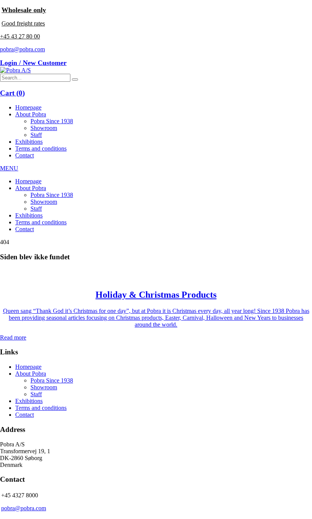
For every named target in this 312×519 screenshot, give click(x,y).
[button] (75, 79)
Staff (36, 135)
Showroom (43, 128)
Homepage (28, 107)
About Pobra (30, 114)
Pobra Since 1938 (51, 121)
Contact (24, 155)
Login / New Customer (33, 63)
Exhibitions (29, 141)
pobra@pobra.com (22, 49)
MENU (9, 168)
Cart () (12, 93)
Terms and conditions (41, 148)
